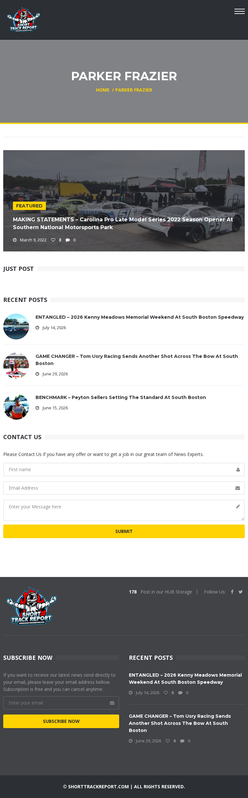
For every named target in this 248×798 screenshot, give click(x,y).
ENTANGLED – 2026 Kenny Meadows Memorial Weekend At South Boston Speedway (140, 317)
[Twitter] (241, 592)
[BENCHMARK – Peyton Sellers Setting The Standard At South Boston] (16, 406)
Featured (29, 206)
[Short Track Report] (23, 19)
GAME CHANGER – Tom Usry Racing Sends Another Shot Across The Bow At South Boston (180, 723)
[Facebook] (232, 592)
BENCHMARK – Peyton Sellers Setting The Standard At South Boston (121, 397)
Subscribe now (61, 721)
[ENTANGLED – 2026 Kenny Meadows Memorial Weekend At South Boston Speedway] (16, 326)
